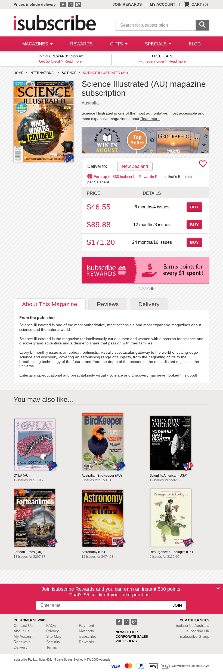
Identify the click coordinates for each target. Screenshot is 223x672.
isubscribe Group (194, 636)
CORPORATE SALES (132, 637)
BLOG (195, 44)
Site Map (53, 636)
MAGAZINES (35, 44)
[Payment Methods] (140, 666)
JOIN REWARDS (127, 4)
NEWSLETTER (127, 632)
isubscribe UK (197, 631)
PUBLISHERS (126, 641)
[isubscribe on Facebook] (63, 4)
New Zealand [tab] (135, 166)
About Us (21, 631)
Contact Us (23, 625)
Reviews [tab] (108, 304)
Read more (73, 61)
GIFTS (117, 44)
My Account (23, 636)
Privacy (52, 631)
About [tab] (49, 304)
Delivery (20, 647)
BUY (194, 207)
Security (53, 642)
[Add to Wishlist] (203, 165)
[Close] (218, 588)
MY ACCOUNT (162, 4)
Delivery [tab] (149, 304)
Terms (51, 647)
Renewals (22, 642)
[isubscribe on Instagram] (71, 4)
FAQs (51, 625)
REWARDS (81, 44)
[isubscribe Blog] (78, 4)
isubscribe (192, 625)
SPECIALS (156, 44)
